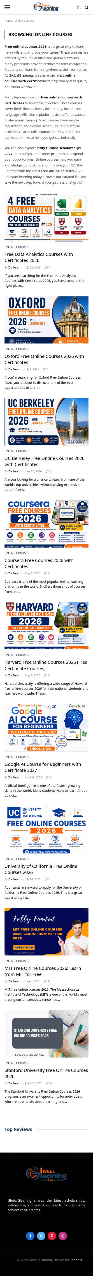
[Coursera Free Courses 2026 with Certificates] (46, 523)
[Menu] (7, 7)
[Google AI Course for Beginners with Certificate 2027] (46, 727)
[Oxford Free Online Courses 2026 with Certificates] (46, 319)
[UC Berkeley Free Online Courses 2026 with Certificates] (46, 421)
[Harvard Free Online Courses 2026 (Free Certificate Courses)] (46, 625)
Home (8, 21)
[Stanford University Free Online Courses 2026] (46, 1033)
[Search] (86, 7)
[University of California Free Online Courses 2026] (46, 829)
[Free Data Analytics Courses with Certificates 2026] (46, 217)
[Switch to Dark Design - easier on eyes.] (79, 7)
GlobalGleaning (21, 75)
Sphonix (76, 1260)
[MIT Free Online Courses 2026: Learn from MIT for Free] (46, 931)
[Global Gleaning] (46, 7)
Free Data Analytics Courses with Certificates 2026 (39, 257)
